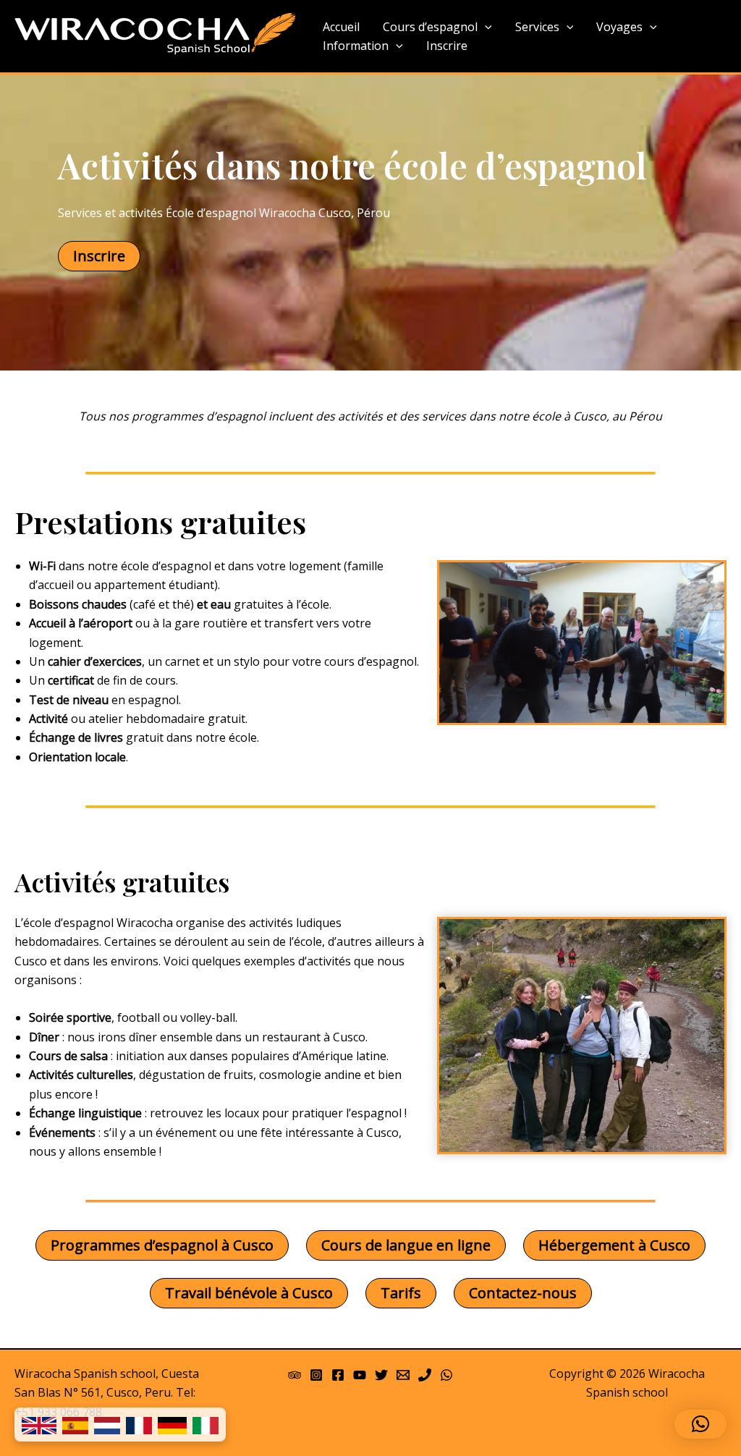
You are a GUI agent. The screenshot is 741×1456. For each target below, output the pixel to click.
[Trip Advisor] (294, 1374)
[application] (485, 27)
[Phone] (424, 1374)
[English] (39, 1424)
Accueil (341, 27)
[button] (700, 1424)
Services (537, 27)
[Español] (75, 1424)
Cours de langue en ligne (406, 1245)
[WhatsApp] (446, 1374)
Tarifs (401, 1293)
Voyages (619, 27)
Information (356, 46)
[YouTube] (359, 1374)
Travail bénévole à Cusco (249, 1293)
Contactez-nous (523, 1293)
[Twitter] (381, 1374)
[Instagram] (316, 1374)
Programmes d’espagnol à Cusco (162, 1245)
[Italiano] (205, 1424)
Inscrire (446, 46)
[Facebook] (337, 1374)
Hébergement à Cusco (614, 1245)
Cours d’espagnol (430, 27)
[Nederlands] (107, 1424)
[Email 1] (403, 1374)
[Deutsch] (172, 1424)
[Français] (139, 1424)
